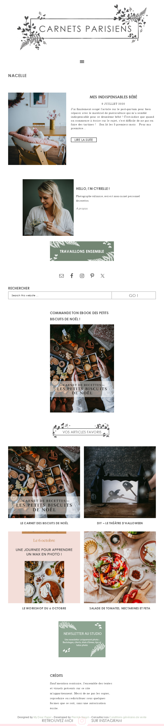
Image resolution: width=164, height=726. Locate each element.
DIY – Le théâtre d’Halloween (120, 523)
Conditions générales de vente (127, 717)
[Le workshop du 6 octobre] (44, 567)
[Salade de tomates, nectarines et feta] (120, 567)
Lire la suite (84, 140)
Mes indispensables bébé (113, 97)
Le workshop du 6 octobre (44, 608)
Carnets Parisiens (82, 27)
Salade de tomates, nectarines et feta (119, 608)
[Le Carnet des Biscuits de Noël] (44, 482)
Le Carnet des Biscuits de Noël (44, 523)
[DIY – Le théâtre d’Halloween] (120, 482)
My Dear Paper (43, 717)
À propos (82, 208)
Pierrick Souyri (80, 717)
